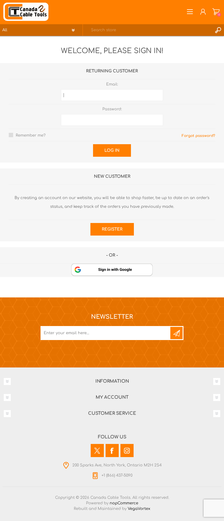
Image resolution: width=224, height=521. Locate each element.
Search (218, 30)
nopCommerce (124, 503)
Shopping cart (216, 11)
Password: (112, 109)
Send (176, 333)
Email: (112, 84)
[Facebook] (112, 450)
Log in (112, 150)
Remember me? (31, 135)
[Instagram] (127, 450)
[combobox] (147, 30)
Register (112, 229)
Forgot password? (198, 136)
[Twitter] (97, 450)
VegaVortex (139, 509)
